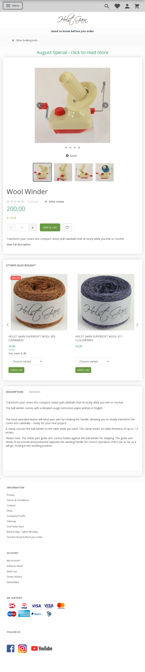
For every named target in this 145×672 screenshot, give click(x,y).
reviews (33, 201)
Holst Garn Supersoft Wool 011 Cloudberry (98, 338)
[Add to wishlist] (67, 227)
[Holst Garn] (72, 20)
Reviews (34, 392)
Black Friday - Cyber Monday (22, 531)
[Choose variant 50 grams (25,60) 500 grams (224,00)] (25, 361)
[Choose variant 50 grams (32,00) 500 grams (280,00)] (92, 361)
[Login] (127, 6)
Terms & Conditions (18, 500)
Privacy (11, 495)
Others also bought (21, 265)
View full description (19, 244)
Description (14, 392)
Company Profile (16, 516)
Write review (56, 201)
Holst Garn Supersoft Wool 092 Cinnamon (31, 338)
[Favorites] (117, 6)
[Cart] (137, 6)
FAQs (10, 510)
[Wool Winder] (72, 105)
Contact (11, 505)
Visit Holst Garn (15, 526)
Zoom (73, 155)
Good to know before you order (24, 537)
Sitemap (11, 521)
